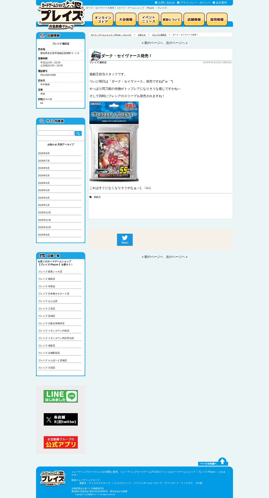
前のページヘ (153, 256)
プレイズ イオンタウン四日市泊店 (56, 338)
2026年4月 (44, 183)
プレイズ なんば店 (48, 301)
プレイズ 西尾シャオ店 (50, 271)
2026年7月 (44, 160)
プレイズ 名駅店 (46, 345)
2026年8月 (44, 153)
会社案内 (221, 2)
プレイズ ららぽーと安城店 (52, 360)
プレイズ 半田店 (46, 286)
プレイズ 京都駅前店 (49, 353)
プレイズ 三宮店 (46, 308)
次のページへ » (176, 42)
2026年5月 (44, 175)
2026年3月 (44, 190)
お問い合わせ (166, 2)
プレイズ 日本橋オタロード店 (53, 293)
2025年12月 (44, 212)
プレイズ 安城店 (46, 316)
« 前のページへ (152, 42)
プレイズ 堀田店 (46, 279)
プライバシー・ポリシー (195, 2)
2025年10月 (44, 227)
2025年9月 (44, 234)
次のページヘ (175, 256)
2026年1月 (44, 205)
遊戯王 (97, 197)
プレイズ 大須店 (46, 367)
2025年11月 (44, 220)
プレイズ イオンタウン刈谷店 (53, 330)
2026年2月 (44, 197)
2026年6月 (44, 168)
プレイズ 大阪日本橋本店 (51, 323)
